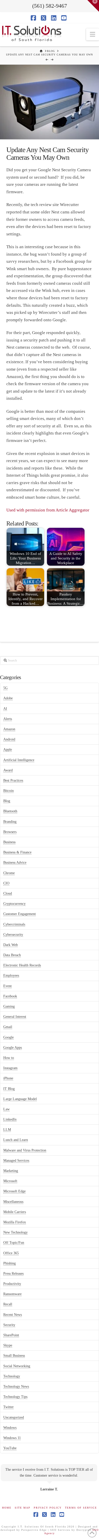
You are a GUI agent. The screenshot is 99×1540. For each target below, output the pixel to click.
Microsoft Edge (14, 1191)
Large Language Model (20, 1099)
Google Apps (12, 1048)
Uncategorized (13, 1417)
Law (6, 1109)
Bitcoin (8, 791)
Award (8, 770)
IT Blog (9, 1089)
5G (5, 688)
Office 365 (11, 1253)
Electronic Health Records (22, 965)
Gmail (7, 1027)
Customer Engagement (19, 914)
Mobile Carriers (14, 1212)
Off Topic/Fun (13, 1243)
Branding (9, 822)
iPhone (8, 1078)
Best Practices (13, 780)
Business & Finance (17, 852)
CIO (6, 883)
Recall (7, 1304)
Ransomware (12, 1294)
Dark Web (10, 945)
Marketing (10, 1171)
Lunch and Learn (15, 1140)
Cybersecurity (13, 935)
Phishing (9, 1263)
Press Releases (13, 1273)
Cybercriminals (14, 924)
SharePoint (11, 1335)
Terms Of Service (81, 1507)
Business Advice (14, 862)
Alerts (7, 719)
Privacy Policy (48, 1507)
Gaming (9, 1006)
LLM (7, 1130)
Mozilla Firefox (14, 1222)
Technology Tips (15, 1397)
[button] (92, 34)
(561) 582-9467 (49, 6)
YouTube (9, 1448)
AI (5, 709)
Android (9, 739)
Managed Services (16, 1160)
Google (8, 1037)
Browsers (9, 832)
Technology (11, 1376)
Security (9, 1325)
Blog (6, 801)
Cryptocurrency (14, 904)
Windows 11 (12, 1438)
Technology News (16, 1386)
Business (9, 842)
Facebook (10, 996)
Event (7, 986)
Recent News (12, 1315)
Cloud (7, 893)
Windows (9, 1428)
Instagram (10, 1068)
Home (6, 1507)
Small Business (14, 1356)
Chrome (9, 873)
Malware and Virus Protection (24, 1150)
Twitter (8, 1407)
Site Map (22, 1507)
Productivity (12, 1284)
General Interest (14, 1017)
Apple (7, 749)
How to (8, 1058)
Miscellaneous (13, 1202)
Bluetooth (10, 811)
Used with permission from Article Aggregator (47, 510)
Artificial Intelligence (18, 760)
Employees (11, 975)
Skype (7, 1345)
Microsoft (10, 1181)
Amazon (9, 729)
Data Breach (12, 955)
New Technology (15, 1232)
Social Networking (16, 1366)
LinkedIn (9, 1119)
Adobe (8, 698)
